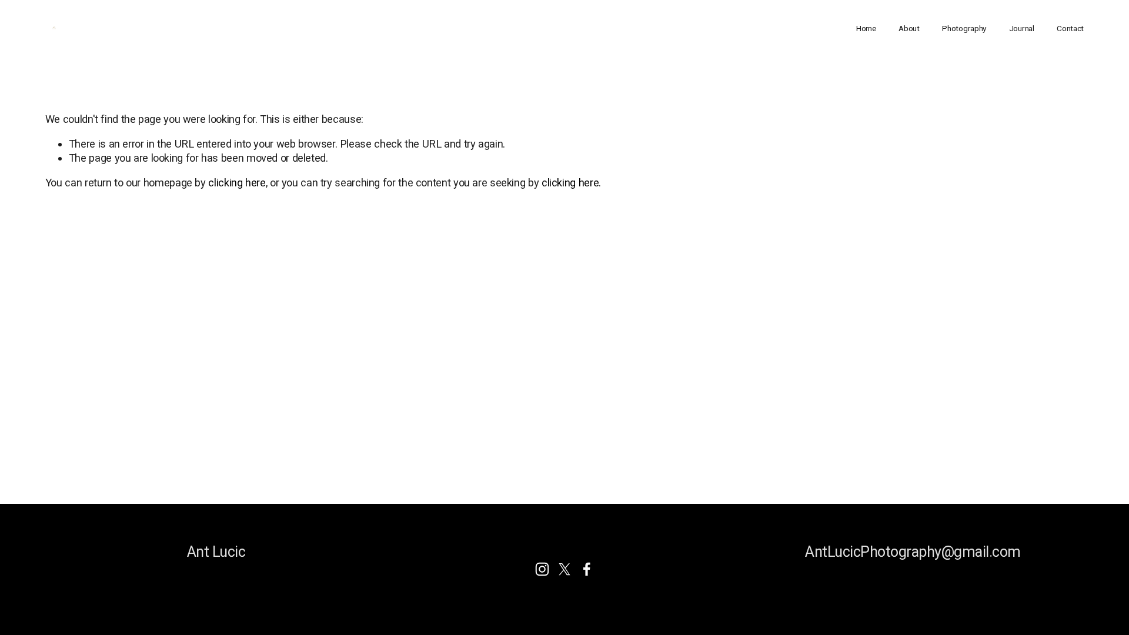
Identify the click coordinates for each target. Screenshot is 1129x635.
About (909, 28)
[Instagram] (542, 569)
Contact (1070, 28)
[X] (564, 569)
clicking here (236, 182)
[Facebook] (587, 569)
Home (866, 28)
